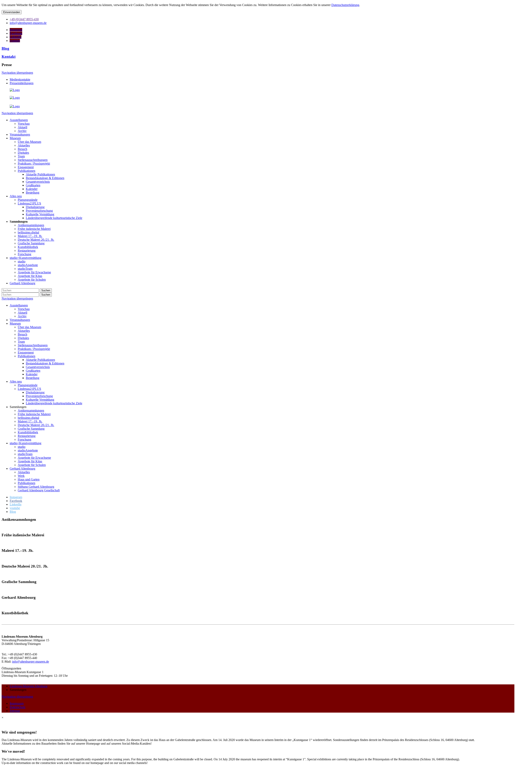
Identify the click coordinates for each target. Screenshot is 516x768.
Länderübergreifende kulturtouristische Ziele (54, 403)
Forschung (24, 439)
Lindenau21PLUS (29, 388)
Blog (5, 48)
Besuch (22, 334)
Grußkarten (33, 370)
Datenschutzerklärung (345, 5)
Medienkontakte (20, 79)
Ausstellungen (19, 305)
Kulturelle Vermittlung (40, 399)
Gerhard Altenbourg (22, 468)
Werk (21, 475)
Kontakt (9, 56)
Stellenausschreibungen (33, 345)
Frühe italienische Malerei (34, 414)
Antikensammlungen (31, 410)
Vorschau (24, 309)
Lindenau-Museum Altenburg (28, 686)
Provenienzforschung (39, 396)
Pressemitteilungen (21, 83)
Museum (15, 323)
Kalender (31, 374)
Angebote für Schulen (32, 465)
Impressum (17, 703)
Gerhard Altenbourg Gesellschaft (39, 490)
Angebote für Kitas (30, 461)
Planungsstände (27, 385)
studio (21, 446)
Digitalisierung (35, 392)
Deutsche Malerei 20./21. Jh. (36, 425)
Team (21, 341)
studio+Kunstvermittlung (25, 443)
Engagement (26, 352)
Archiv (22, 316)
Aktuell (22, 312)
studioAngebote (28, 450)
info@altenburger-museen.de (30, 661)
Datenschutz (17, 707)
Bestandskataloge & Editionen (45, 363)
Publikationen (26, 356)
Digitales (23, 338)
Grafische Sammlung (31, 428)
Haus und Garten (29, 479)
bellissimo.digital (28, 417)
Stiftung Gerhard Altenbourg (36, 486)
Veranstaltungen (20, 320)
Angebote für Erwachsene (34, 457)
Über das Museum (29, 327)
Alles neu (16, 381)
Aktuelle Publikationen (40, 359)
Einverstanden (11, 12)
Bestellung (32, 378)
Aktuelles (24, 330)
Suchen (45, 290)
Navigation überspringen (17, 72)
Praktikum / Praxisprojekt (34, 349)
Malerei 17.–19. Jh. (30, 421)
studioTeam (25, 454)
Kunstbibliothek (28, 432)
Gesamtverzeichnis (38, 367)
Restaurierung (26, 436)
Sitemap (15, 710)
